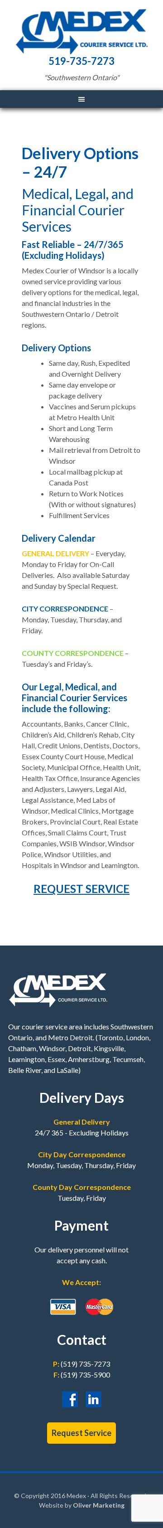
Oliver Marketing (99, 1505)
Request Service (81, 1433)
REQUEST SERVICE (81, 888)
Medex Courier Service (81, 31)
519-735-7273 (81, 61)
